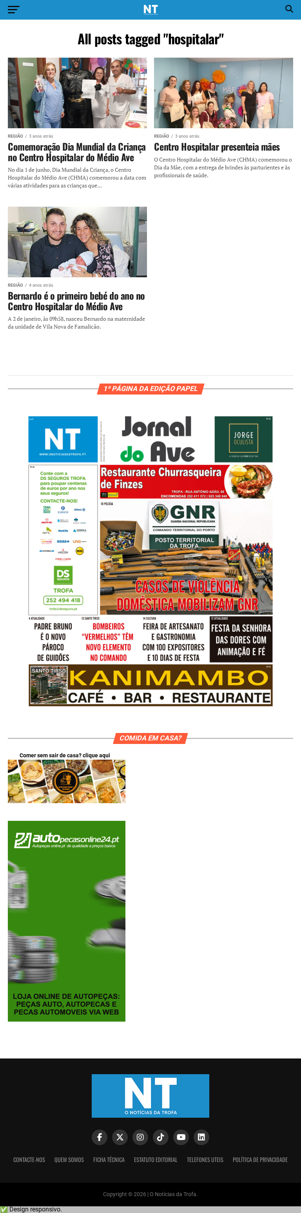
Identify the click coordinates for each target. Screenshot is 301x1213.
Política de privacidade (260, 1159)
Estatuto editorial (156, 1159)
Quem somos (69, 1159)
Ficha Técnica (109, 1159)
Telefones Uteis (205, 1159)
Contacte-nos (29, 1159)
